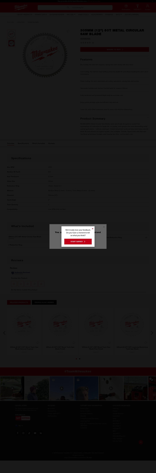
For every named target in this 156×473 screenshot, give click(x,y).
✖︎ (93, 228)
